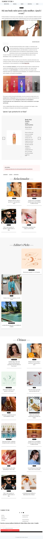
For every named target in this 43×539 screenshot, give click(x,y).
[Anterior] (3, 138)
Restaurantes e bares (34, 412)
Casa (34, 387)
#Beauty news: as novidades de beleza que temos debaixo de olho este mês (34, 202)
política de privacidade (9, 528)
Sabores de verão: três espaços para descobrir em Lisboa (34, 416)
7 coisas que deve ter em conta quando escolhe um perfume (18, 169)
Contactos (25, 517)
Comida (3, 520)
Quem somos (25, 515)
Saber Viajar (11, 323)
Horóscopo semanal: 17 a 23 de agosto (31, 272)
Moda (11, 295)
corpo (10, 174)
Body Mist (26, 63)
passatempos (25, 519)
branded (5, 174)
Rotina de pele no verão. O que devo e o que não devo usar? (14, 202)
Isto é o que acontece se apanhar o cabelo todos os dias (9, 228)
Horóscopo (8, 387)
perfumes (16, 174)
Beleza (21, 7)
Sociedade (14, 359)
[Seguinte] (39, 138)
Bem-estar (8, 439)
